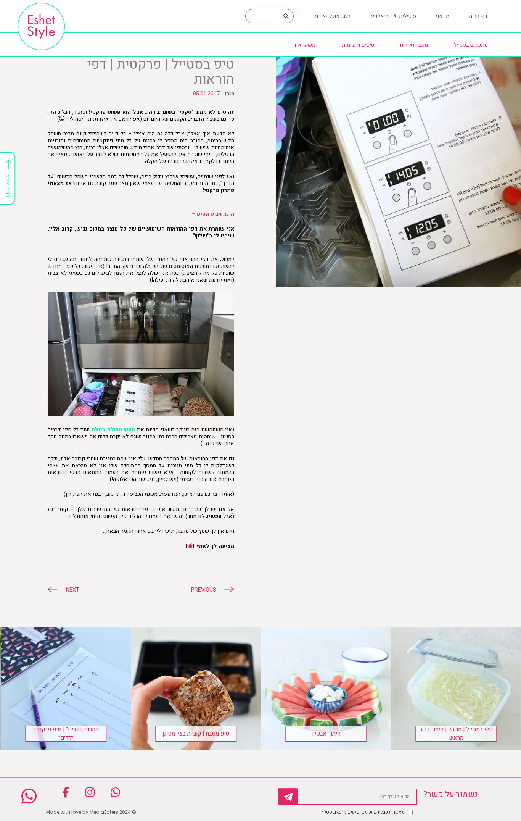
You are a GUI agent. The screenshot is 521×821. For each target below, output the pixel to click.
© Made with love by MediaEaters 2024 (91, 812)
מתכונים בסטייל (471, 45)
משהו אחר (303, 45)
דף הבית (478, 16)
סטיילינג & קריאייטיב (393, 16)
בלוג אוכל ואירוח (332, 16)
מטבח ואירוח (414, 45)
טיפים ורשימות (358, 45)
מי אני (442, 16)
